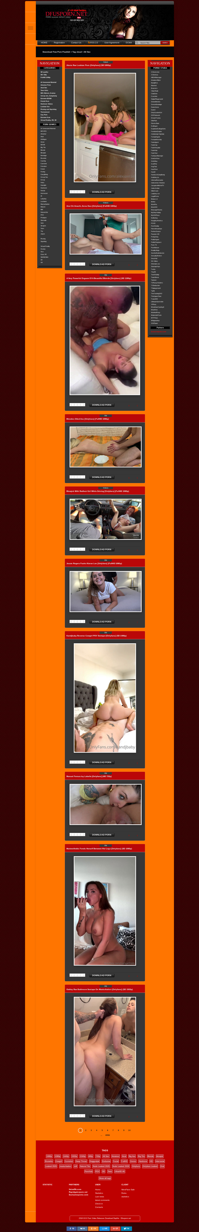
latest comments (102, 1200)
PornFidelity (155, 226)
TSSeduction (155, 285)
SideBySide (44, 257)
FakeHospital (155, 147)
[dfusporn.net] (30, 6)
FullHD (124, 1161)
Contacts (99, 1207)
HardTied (154, 169)
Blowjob (43, 153)
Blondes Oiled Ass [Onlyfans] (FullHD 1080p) (87, 419)
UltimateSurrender (157, 301)
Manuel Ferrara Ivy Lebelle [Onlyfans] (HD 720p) (89, 776)
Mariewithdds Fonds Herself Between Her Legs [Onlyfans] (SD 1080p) (99, 849)
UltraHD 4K (120, 1171)
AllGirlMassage (156, 77)
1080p (49, 1156)
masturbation (65, 1166)
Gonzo (133, 1161)
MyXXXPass (155, 215)
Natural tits (44, 212)
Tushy (153, 269)
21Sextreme (155, 72)
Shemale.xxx (155, 264)
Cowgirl (59, 1161)
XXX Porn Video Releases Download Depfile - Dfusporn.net (72, 15)
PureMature (155, 247)
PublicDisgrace (156, 242)
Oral (162, 1166)
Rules (123, 1193)
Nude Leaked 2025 (101, 1166)
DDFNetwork (155, 115)
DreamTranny (156, 118)
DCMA (129, 42)
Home (97, 1190)
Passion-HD (155, 234)
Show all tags (105, 1178)
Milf (42, 209)
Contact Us (76, 42)
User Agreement (112, 42)
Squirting (44, 241)
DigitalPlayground (157, 99)
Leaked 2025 (51, 1166)
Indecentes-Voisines (158, 183)
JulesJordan (155, 188)
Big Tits (43, 147)
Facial (115, 1161)
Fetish (43, 169)
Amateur (43, 134)
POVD (153, 223)
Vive (42, 251)
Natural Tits (85, 1166)
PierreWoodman (156, 229)
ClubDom (154, 93)
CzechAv (154, 96)
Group (43, 180)
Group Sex (44, 177)
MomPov (154, 204)
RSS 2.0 (94, 42)
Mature (43, 207)
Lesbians (44, 201)
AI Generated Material (48, 128)
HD (151, 1161)
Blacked (153, 85)
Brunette (43, 158)
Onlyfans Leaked (150, 1166)
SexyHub (154, 258)
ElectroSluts (155, 123)
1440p (66, 1156)
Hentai (43, 190)
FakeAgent (155, 142)
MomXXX (154, 207)
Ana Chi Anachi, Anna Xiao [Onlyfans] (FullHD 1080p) (91, 206)
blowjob (159, 1156)
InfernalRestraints (157, 180)
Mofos (153, 201)
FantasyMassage (157, 156)
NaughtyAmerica (156, 220)
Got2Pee (154, 164)
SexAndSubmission (157, 253)
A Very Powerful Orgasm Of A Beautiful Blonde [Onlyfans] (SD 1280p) (98, 278)
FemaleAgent (155, 137)
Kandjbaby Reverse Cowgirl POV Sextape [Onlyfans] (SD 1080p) (96, 636)
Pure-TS (154, 245)
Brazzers (154, 88)
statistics (125, 1197)
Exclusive (106, 1161)
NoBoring (154, 218)
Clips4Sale (154, 91)
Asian (42, 142)
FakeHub (154, 150)
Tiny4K (153, 272)
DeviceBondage (156, 104)
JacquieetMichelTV (157, 185)
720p (98, 1156)
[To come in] (30, 17)
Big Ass (132, 1156)
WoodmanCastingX (157, 307)
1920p (74, 1156)
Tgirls (153, 291)
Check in (99, 1204)
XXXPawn (154, 323)
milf (75, 1166)
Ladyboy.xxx (155, 193)
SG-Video (154, 261)
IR (41, 196)
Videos (105, 203)
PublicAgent (155, 239)
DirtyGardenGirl (156, 112)
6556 (107, 1135)
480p (90, 1156)
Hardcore (44, 188)
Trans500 (154, 299)
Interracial (44, 193)
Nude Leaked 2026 (120, 1166)
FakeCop (154, 145)
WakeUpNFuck (156, 315)
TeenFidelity (155, 274)
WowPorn (154, 310)
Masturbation (45, 204)
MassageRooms (156, 210)
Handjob (43, 185)
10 (129, 1130)
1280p (57, 1156)
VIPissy (153, 304)
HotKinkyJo (155, 177)
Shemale (43, 220)
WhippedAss (155, 320)
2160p (83, 1156)
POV (42, 215)
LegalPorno (155, 196)
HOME (44, 42)
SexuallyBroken (156, 256)
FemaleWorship (156, 139)
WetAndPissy (155, 312)
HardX (153, 172)
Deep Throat (81, 1161)
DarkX (153, 110)
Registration (59, 42)
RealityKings (155, 250)
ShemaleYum (155, 266)
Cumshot (44, 163)
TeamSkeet (155, 277)
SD (103, 1171)
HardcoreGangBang (158, 174)
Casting (43, 161)
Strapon (43, 226)
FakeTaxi (154, 153)
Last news (99, 1197)
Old (105, 275)
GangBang (44, 174)
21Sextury (154, 75)
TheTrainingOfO (156, 293)
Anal (42, 136)
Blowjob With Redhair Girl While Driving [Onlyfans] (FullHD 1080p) (97, 491)
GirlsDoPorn (155, 158)
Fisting (43, 172)
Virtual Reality (45, 246)
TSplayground (156, 288)
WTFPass (154, 318)
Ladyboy (43, 199)
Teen (42, 228)
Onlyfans (136, 1166)
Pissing (43, 239)
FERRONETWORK (157, 134)
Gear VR (44, 254)
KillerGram (154, 191)
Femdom (44, 166)
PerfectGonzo (156, 231)
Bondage (44, 155)
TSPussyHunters (157, 283)
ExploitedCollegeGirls (158, 129)
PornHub (88, 1171)
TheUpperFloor (156, 296)
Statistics (99, 1193)
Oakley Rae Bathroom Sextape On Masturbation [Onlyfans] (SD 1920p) (99, 989)
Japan (43, 234)
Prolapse (44, 217)
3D (42, 260)
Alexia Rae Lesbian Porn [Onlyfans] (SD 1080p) (88, 65)
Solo (42, 223)
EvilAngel (154, 126)
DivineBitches (155, 102)
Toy (42, 231)
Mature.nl (154, 199)
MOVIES (43, 131)
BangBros (154, 83)
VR (42, 262)
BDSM (43, 144)
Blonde (43, 150)
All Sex (106, 1156)
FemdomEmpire (156, 131)
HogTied (154, 166)
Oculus (43, 249)
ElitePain (154, 120)
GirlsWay (154, 161)
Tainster (153, 280)
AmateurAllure (156, 80)
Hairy (42, 182)
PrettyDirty (154, 237)
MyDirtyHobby (156, 212)
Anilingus (44, 139)
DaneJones (155, 107)
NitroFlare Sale (128, 1190)
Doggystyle (94, 1161)
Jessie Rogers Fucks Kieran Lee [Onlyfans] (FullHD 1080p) (94, 563)
